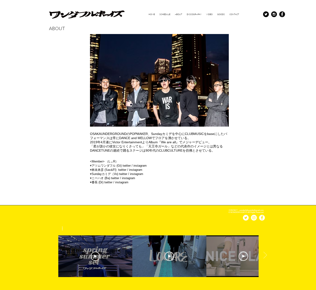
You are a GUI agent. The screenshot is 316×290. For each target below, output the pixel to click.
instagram (140, 165)
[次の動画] (265, 255)
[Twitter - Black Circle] (266, 14)
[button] (64, 228)
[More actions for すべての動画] (64, 228)
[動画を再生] (95, 256)
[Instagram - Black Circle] (274, 14)
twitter (127, 165)
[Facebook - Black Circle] (282, 14)
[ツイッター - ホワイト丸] (246, 218)
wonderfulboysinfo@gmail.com (251, 210)
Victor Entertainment (127, 142)
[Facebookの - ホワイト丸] (262, 218)
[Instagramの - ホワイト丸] (254, 218)
